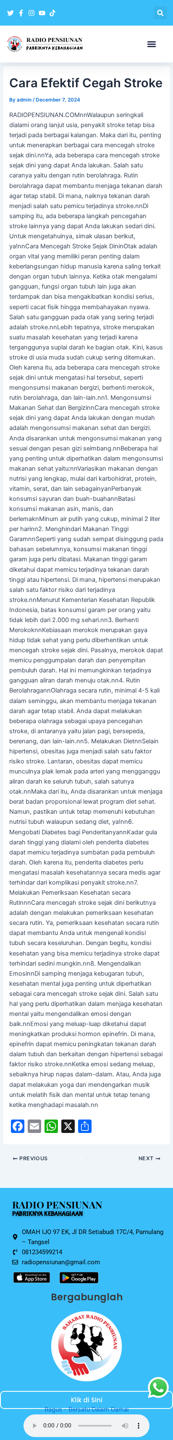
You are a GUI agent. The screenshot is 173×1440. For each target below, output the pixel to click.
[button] (160, 12)
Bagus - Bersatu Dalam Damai (86, 1409)
